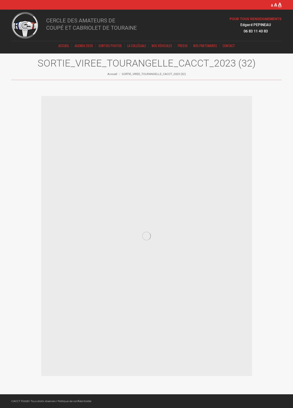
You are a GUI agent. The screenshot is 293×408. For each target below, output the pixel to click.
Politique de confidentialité (74, 401)
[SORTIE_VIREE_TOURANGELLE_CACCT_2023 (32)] (146, 236)
